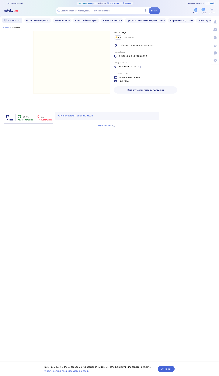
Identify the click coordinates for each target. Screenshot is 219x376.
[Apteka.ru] (13, 10)
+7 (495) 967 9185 (127, 66)
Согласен (166, 368)
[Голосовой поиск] (145, 10)
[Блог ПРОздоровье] (215, 37)
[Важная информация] (215, 53)
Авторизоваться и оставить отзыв (75, 115)
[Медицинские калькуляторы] (215, 45)
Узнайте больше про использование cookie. (67, 370)
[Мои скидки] (215, 30)
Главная (6, 27)
